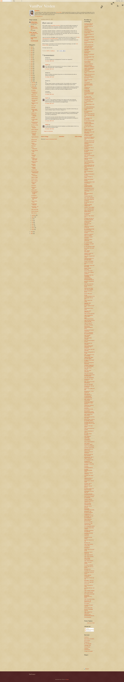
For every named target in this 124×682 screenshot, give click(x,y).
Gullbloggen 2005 (87, 645)
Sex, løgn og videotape (88, 565)
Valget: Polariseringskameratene (89, 318)
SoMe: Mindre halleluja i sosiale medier (88, 545)
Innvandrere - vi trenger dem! (34, 92)
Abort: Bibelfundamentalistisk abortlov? (88, 193)
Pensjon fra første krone (88, 44)
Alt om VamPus (87, 640)
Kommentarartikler (87, 617)
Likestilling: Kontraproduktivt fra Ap (88, 408)
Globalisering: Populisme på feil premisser (89, 406)
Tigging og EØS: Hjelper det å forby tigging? (88, 358)
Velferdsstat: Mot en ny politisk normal (88, 450)
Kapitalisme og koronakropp (87, 88)
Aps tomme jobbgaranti (88, 63)
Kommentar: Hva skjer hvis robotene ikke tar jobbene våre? (89, 138)
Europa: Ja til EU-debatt (88, 261)
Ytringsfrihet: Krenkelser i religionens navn (89, 501)
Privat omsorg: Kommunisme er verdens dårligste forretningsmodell (89, 411)
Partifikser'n (86, 637)
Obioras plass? (34, 189)
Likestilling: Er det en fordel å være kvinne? (89, 182)
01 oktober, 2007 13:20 (49, 77)
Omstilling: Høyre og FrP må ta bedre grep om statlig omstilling (89, 423)
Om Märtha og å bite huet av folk (34, 198)
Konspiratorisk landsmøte (34, 204)
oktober (33, 86)
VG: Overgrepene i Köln (88, 459)
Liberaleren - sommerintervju (87, 649)
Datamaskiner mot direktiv (89, 638)
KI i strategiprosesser (34, 23)
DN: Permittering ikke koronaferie (88, 112)
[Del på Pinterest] (64, 51)
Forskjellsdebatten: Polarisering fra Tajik (88, 397)
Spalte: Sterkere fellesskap (89, 113)
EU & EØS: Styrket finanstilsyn (88, 434)
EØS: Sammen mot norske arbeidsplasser (89, 382)
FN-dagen (33, 117)
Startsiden (61, 136)
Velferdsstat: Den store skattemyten (88, 452)
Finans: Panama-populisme (89, 441)
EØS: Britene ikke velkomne (87, 224)
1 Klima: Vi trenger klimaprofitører (87, 222)
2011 (32, 73)
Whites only (33, 94)
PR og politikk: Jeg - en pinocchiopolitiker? (88, 517)
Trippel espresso (34, 98)
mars (33, 225)
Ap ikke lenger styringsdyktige (87, 91)
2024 (32, 50)
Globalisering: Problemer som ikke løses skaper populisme (88, 402)
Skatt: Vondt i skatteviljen (89, 197)
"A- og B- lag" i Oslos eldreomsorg (34, 34)
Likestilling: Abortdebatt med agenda (88, 534)
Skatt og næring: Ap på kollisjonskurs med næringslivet (88, 346)
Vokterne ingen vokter (88, 607)
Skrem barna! (33, 141)
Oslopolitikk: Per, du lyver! (89, 570)
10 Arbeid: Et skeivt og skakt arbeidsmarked (88, 24)
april (33, 224)
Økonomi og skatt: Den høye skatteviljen (88, 455)
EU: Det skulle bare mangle (89, 246)
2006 (32, 231)
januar (33, 229)
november (34, 84)
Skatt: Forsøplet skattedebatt (87, 336)
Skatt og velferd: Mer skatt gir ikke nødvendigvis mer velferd (89, 166)
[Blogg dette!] (61, 51)
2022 (32, 54)
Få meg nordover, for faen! (89, 120)
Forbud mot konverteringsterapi (87, 29)
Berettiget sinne (87, 542)
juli (32, 218)
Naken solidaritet (34, 180)
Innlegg (87, 628)
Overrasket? (33, 185)
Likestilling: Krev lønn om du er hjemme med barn (89, 219)
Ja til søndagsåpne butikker (89, 526)
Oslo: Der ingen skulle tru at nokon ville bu (89, 32)
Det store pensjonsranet (88, 59)
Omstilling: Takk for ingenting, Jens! (88, 484)
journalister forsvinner (55, 25)
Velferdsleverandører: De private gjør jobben (89, 259)
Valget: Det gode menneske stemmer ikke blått (89, 321)
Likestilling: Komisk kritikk (89, 447)
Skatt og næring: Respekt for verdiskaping (89, 497)
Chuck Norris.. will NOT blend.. (34, 207)
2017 (32, 63)
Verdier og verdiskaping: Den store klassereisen (88, 333)
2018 (32, 61)
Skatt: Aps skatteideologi (89, 377)
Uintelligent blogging (33, 168)
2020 (32, 57)
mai (32, 222)
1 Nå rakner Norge (87, 125)
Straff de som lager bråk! (89, 582)
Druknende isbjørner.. (33, 165)
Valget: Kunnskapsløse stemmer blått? (88, 316)
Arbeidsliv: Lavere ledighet (89, 207)
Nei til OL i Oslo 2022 (88, 521)
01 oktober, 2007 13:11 (49, 69)
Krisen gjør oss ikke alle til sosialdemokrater (89, 100)
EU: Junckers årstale (88, 242)
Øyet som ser (34, 212)
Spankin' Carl (33, 113)
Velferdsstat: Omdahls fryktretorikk (88, 237)
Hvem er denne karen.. (34, 202)
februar (33, 227)
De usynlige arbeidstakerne (89, 106)
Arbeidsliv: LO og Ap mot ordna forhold (89, 190)
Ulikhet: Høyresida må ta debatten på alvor (89, 211)
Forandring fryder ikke (88, 196)
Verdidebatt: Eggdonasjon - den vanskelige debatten (89, 366)
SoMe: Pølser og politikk (89, 556)
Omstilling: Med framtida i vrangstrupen (89, 331)
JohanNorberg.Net (34, 40)
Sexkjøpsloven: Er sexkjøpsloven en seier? (88, 514)
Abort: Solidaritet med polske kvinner (88, 415)
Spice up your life (34, 209)
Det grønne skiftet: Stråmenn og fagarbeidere (89, 123)
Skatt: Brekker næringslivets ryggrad (88, 444)
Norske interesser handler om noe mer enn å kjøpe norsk (89, 93)
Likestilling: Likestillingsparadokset (88, 467)
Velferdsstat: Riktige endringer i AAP (88, 205)
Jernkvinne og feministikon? (87, 547)
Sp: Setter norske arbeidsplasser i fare (88, 97)
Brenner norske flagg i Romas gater (34, 110)
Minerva (32, 26)
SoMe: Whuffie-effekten (88, 560)
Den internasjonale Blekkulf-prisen (34, 172)
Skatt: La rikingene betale (89, 208)
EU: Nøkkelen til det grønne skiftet (88, 119)
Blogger (67, 679)
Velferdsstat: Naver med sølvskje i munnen (88, 130)
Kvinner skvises (34, 179)
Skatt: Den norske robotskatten (87, 371)
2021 (32, 56)
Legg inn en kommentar (48, 131)
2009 (32, 77)
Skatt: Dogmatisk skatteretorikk (87, 437)
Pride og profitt (87, 82)
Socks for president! (33, 127)
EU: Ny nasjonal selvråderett (87, 214)
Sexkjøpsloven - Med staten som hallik (88, 524)
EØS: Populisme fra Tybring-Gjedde (88, 400)
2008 (32, 79)
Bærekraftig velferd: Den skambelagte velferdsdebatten (88, 276)
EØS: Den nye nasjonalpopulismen (88, 394)
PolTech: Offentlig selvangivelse (87, 576)
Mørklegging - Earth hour (89, 580)
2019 (32, 59)
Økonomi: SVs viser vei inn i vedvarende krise (89, 75)
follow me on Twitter (91, 622)
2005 (32, 233)
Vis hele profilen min (38, 16)
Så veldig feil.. (34, 195)
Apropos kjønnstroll (33, 144)
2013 (32, 70)
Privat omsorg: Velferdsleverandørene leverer (88, 327)
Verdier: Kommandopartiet (89, 445)
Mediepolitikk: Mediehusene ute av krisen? (88, 596)
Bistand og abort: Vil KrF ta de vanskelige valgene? (89, 420)
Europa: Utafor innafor (88, 270)
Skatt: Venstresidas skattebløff (88, 338)
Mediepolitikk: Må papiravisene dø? (87, 601)
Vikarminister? (34, 131)
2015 (32, 66)
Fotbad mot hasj (34, 96)
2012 (32, 72)
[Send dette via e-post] (60, 51)
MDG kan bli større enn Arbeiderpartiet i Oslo (34, 28)
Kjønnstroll (33, 145)
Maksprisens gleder (33, 188)
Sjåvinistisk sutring (33, 156)
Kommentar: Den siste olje (89, 140)
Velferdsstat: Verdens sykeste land (88, 240)
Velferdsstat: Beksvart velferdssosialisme (88, 479)
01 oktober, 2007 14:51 (49, 94)
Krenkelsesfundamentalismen (34, 123)
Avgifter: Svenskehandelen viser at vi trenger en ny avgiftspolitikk (89, 69)
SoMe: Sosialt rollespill (88, 592)
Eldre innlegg (78, 136)
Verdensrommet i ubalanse (34, 162)
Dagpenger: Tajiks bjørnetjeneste (87, 304)
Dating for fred (34, 139)
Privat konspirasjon (34, 148)
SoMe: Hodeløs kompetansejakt (87, 559)
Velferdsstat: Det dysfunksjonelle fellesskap (89, 615)
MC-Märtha (33, 90)
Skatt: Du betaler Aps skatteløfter (88, 344)
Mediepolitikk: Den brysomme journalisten (88, 512)
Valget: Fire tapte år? (88, 323)
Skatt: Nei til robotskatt (88, 373)
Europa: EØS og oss (88, 293)
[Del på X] (62, 51)
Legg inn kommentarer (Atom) (51, 139)
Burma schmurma (34, 211)
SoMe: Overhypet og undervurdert (88, 612)
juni (32, 220)
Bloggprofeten (86, 642)
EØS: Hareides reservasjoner (87, 251)
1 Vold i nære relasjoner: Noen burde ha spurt (88, 47)
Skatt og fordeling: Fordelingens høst (87, 504)
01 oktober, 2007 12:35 (49, 60)
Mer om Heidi (58, 12)
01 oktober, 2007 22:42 (49, 120)
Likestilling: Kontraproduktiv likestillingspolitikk (89, 375)
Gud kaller (33, 107)
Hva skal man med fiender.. (34, 88)
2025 (32, 48)
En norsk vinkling (34, 124)
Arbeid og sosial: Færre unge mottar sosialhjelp (88, 289)
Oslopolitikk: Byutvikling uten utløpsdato (88, 531)
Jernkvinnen (86, 535)
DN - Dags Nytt (33, 32)
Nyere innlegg (44, 136)
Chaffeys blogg (34, 22)
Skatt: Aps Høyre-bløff (88, 384)
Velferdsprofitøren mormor (89, 188)
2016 (32, 64)
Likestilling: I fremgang (88, 324)
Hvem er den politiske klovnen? (33, 134)
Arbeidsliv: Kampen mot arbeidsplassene (88, 254)
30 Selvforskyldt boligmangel (87, 52)
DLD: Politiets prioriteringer (89, 593)
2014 (32, 68)
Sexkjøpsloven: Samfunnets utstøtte (88, 462)
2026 (32, 47)
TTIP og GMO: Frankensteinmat (87, 439)
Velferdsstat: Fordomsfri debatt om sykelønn (88, 235)
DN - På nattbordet (87, 643)
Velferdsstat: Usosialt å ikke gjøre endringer (88, 135)
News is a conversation (34, 175)
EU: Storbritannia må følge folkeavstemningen (89, 230)
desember (34, 82)
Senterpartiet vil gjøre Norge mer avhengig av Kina (88, 84)
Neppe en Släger (34, 177)
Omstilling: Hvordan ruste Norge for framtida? (89, 489)
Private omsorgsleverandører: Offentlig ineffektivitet (88, 185)
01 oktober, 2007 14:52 (49, 103)
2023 (32, 52)
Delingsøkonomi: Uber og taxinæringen (89, 386)
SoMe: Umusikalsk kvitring (89, 599)
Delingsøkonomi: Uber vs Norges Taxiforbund (89, 458)
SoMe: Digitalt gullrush (88, 554)
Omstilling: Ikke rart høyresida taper (88, 153)
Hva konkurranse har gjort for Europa (34, 192)
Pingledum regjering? (88, 499)
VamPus (37, 10)
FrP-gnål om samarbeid (33, 115)
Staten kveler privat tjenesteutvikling (88, 520)
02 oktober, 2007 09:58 (49, 128)
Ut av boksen (86, 603)
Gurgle (32, 153)
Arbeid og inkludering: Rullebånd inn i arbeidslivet (89, 66)
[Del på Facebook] (63, 51)
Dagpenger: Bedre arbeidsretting (87, 311)
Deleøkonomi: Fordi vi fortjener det (88, 553)
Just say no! (86, 583)
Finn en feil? (33, 105)
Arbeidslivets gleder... (33, 183)
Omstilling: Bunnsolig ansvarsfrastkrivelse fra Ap (89, 494)
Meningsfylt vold (87, 569)
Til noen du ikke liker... (34, 120)
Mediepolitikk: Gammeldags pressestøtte (89, 509)
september (34, 215)
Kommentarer (88, 630)
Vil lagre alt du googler (88, 651)
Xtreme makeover (34, 129)
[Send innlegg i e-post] (58, 50)
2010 (32, 75)
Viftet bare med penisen (34, 101)
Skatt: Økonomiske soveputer (88, 368)
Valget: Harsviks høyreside (89, 313)
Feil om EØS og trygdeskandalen (87, 62)
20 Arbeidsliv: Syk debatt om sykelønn (89, 244)
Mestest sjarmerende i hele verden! (34, 158)
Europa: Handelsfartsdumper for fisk (89, 296)
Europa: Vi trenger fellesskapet (87, 269)
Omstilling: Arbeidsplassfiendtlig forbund (88, 470)
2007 (32, 80)
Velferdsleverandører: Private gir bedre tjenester (89, 279)
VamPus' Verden (42, 6)
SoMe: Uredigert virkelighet (89, 590)
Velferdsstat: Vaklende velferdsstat (88, 473)
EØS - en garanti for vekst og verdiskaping (89, 355)
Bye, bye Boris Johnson (88, 160)
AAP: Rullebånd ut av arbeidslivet (88, 146)
